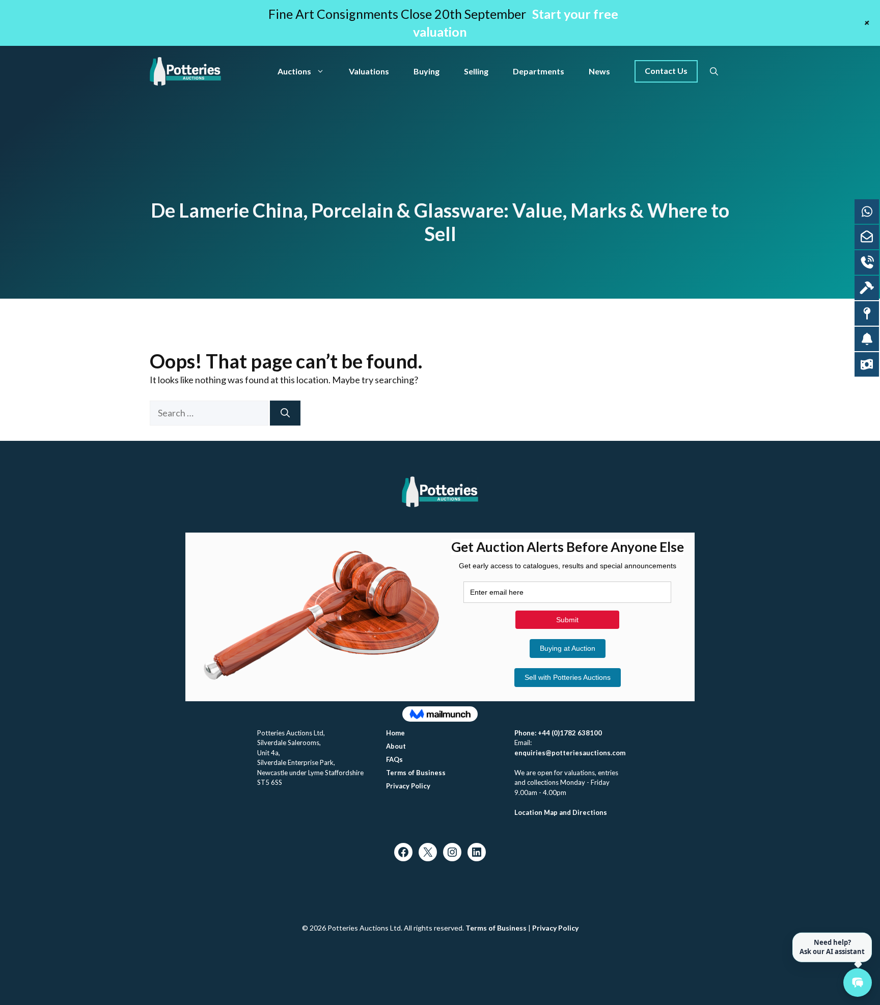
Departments (538, 71)
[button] (714, 71)
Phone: (526, 733)
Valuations (369, 71)
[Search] (285, 413)
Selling (476, 71)
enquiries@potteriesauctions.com (569, 753)
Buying (426, 71)
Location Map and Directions (560, 812)
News (599, 71)
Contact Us (666, 70)
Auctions (294, 71)
